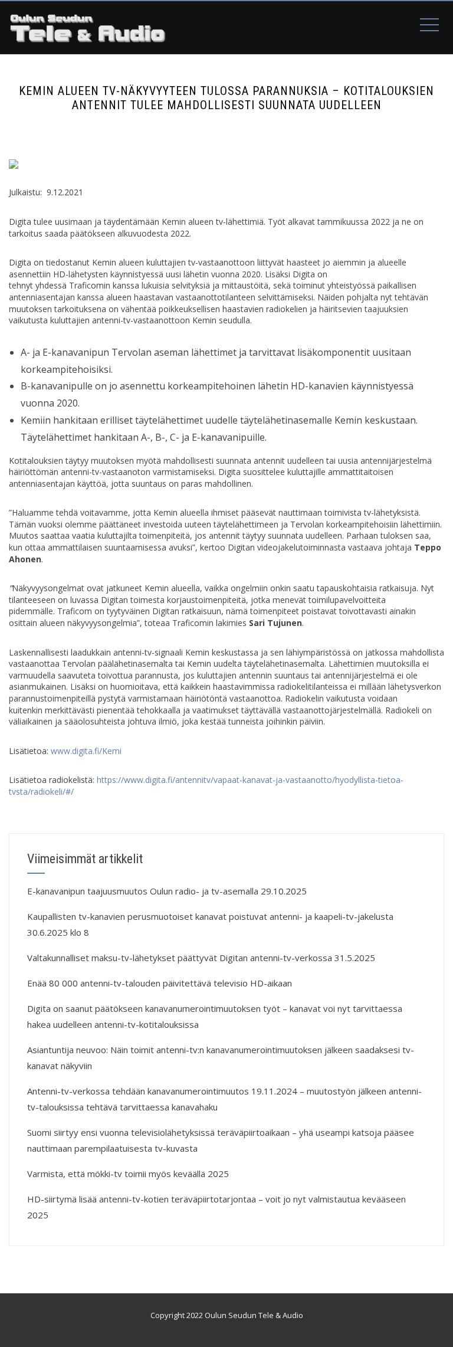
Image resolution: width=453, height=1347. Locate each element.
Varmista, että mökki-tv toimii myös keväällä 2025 (128, 1173)
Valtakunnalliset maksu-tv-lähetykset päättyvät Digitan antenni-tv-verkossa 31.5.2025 (201, 957)
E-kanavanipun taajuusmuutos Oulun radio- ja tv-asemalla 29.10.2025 (167, 891)
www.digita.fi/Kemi (86, 750)
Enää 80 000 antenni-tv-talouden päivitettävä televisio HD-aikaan (159, 983)
